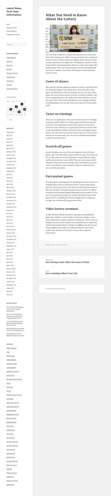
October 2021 (11, 282)
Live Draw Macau (12, 89)
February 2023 (11, 230)
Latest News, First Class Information (14, 11)
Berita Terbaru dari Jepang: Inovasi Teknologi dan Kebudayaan (15, 309)
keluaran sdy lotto (12, 481)
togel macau (10, 477)
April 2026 (10, 145)
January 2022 (11, 272)
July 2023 (9, 213)
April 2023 (10, 223)
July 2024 (9, 174)
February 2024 (11, 191)
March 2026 (10, 148)
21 (19, 112)
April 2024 (10, 184)
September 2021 (11, 285)
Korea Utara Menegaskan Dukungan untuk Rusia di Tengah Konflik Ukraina (15, 316)
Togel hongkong (11, 348)
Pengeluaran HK (12, 28)
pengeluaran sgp (12, 364)
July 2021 (9, 291)
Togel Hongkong (11, 31)
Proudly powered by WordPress (55, 289)
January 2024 (11, 194)
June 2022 (10, 256)
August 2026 (10, 132)
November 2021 (11, 278)
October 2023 (11, 204)
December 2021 (11, 275)
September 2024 (11, 168)
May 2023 (10, 220)
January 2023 (11, 233)
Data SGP (9, 61)
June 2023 (10, 217)
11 (10, 109)
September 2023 (11, 207)
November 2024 (11, 161)
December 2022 (11, 236)
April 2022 (10, 262)
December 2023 (11, 197)
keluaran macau (12, 473)
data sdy (9, 69)
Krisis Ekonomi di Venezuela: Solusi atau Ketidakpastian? (15, 329)
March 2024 (10, 187)
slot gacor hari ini (12, 73)
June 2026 (10, 139)
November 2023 (11, 200)
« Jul (10, 120)
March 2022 (10, 265)
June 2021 (10, 295)
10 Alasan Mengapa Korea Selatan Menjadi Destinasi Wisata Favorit (15, 323)
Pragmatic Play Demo (13, 34)
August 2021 (10, 288)
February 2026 (11, 152)
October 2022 (11, 243)
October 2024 (11, 165)
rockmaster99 (63, 245)
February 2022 (11, 269)
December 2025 (11, 158)
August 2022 (10, 249)
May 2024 (10, 181)
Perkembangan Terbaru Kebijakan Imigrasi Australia (15, 335)
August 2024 (10, 171)
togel (8, 352)
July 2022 (9, 252)
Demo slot (10, 65)
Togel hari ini (11, 77)
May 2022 (10, 259)
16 (24, 109)
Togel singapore (11, 57)
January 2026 (11, 155)
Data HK (9, 85)
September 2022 (11, 246)
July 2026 (9, 135)
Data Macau (10, 81)
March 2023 (10, 226)
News (8, 24)
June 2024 (10, 178)
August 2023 (10, 210)
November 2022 (11, 239)
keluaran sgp (11, 356)
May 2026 (10, 142)
